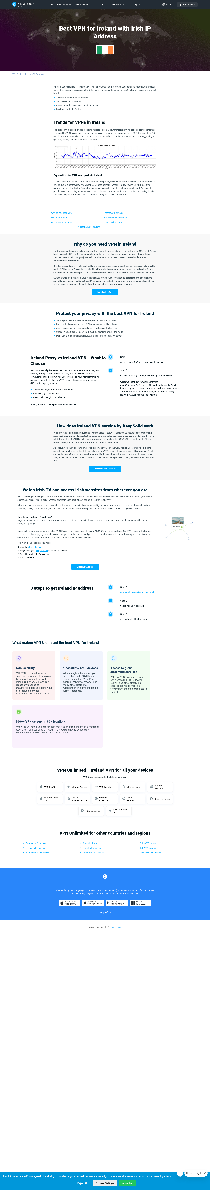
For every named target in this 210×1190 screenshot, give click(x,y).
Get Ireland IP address (61, 222)
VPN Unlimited (35, 547)
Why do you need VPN (61, 213)
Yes (112, 927)
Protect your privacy (113, 213)
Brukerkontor (189, 4)
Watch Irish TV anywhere (115, 217)
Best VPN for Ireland (113, 222)
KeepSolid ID (42, 550)
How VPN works (59, 217)
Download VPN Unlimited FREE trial (137, 592)
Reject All (82, 1183)
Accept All (127, 1183)
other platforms (105, 912)
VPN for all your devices (88, 227)
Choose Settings (105, 1183)
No (119, 927)
